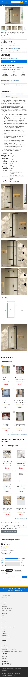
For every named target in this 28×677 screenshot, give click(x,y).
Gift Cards (4, 622)
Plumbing (22, 96)
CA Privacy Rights (5, 647)
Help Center (23, 588)
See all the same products (21, 518)
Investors (4, 604)
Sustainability (4, 606)
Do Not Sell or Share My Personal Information (12, 651)
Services (12, 5)
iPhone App (4, 656)
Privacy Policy (5, 645)
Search (24, 577)
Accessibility (4, 633)
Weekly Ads (19, 590)
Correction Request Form (9, 531)
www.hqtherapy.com (15, 48)
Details (12, 82)
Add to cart (14, 61)
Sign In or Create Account (10, 588)
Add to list (7, 84)
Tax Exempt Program (6, 637)
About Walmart (5, 597)
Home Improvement (15, 96)
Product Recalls (5, 635)
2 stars (2, 563)
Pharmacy (4, 629)
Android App (4, 658)
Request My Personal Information (9, 649)
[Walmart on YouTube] (8, 664)
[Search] (21, 2)
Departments (6, 5)
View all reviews (6, 553)
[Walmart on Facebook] (2, 664)
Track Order (10, 590)
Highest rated (18, 570)
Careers (3, 599)
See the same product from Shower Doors (17, 434)
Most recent (9, 570)
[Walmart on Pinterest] (11, 664)
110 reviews (11, 38)
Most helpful (5, 573)
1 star (3, 565)
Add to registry (21, 84)
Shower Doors (15, 97)
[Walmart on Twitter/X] (5, 664)
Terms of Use (4, 642)
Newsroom (4, 602)
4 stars (2, 560)
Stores (3, 615)
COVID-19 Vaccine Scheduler (8, 627)
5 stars (2, 558)
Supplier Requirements (7, 608)
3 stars (2, 562)
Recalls (3, 631)
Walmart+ (4, 619)
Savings (18, 5)
